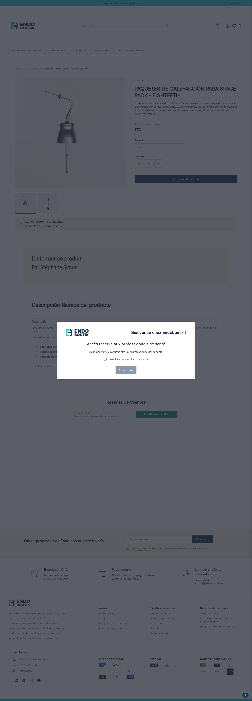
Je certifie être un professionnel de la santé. (128, 359)
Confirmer (126, 370)
